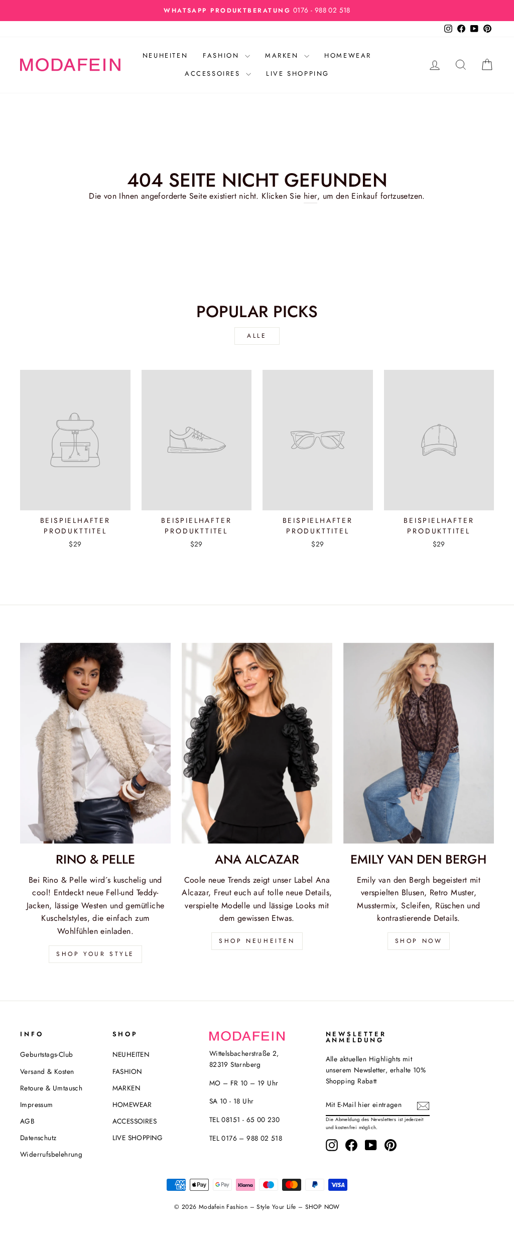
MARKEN (283, 55)
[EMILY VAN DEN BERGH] (418, 743)
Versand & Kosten (47, 1071)
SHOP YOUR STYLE (95, 953)
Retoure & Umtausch (51, 1088)
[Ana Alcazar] (257, 743)
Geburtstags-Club (46, 1054)
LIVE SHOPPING (297, 73)
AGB (27, 1121)
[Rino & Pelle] (95, 743)
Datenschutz (38, 1138)
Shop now (419, 940)
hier (310, 196)
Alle (257, 335)
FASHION (222, 55)
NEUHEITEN (165, 55)
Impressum (36, 1104)
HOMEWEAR (347, 55)
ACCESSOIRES (214, 73)
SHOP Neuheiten (257, 940)
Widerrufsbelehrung (51, 1154)
